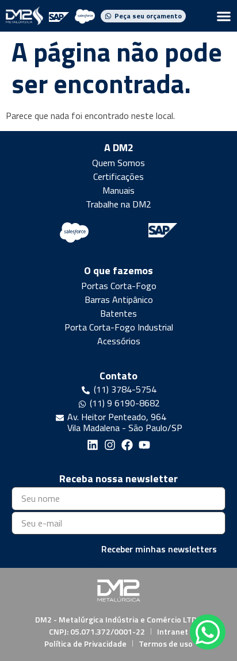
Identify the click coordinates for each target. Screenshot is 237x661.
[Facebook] (127, 445)
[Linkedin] (92, 445)
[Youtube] (144, 445)
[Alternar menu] (223, 16)
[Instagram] (110, 445)
